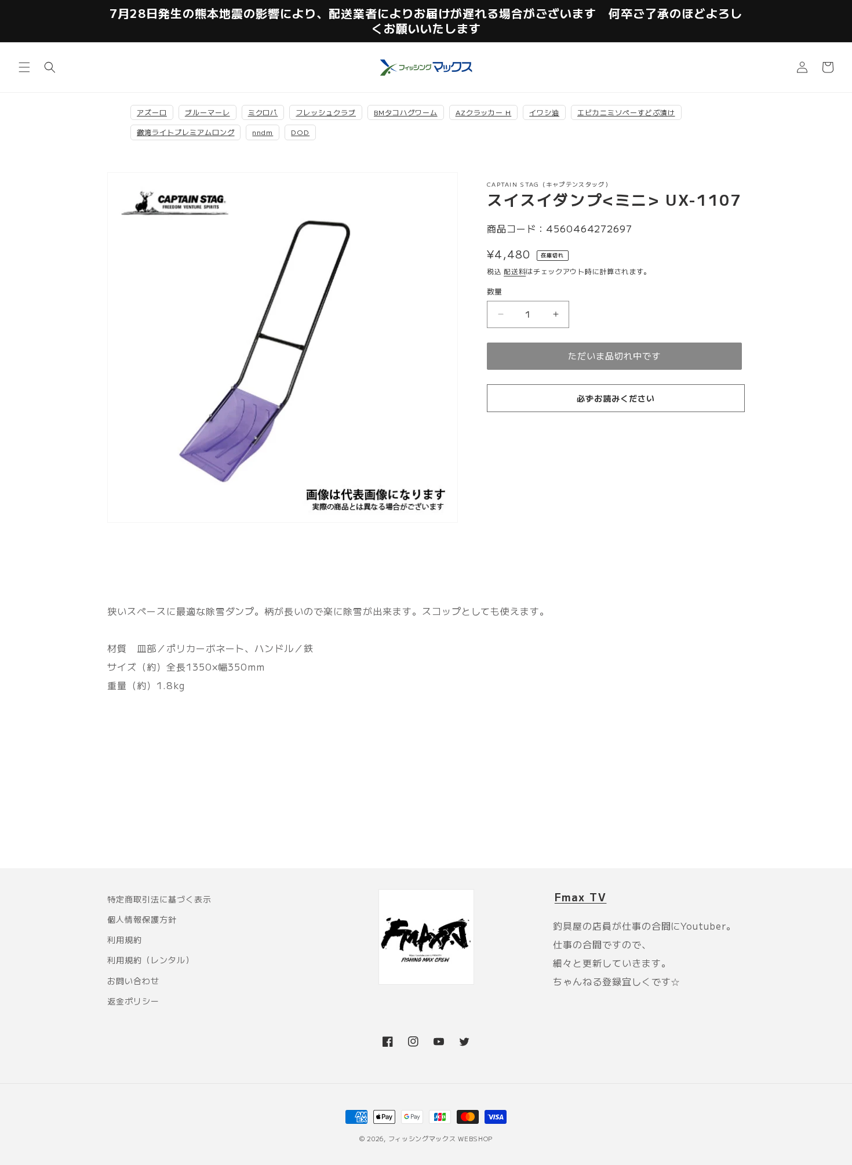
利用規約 (124, 939)
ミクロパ (263, 112)
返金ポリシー (133, 1001)
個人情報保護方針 (142, 919)
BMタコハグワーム (406, 112)
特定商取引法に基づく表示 (159, 899)
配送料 (515, 271)
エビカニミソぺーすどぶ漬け (626, 112)
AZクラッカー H (484, 112)
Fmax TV (581, 896)
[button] (24, 67)
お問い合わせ (133, 980)
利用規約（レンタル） (150, 960)
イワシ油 (544, 112)
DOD (300, 132)
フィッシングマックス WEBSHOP (440, 1138)
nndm (262, 132)
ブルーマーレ (207, 112)
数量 (495, 291)
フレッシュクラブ (326, 112)
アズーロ (152, 112)
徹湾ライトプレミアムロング (185, 132)
